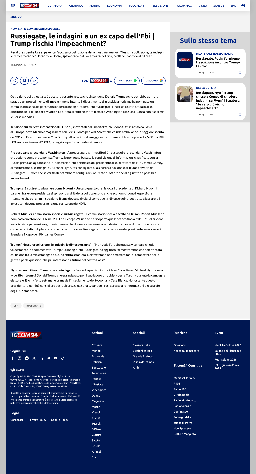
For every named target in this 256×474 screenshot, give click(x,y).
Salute (96, 440)
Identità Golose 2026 (228, 345)
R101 (177, 383)
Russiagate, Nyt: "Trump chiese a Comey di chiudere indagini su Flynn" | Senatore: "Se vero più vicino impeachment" (218, 100)
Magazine (98, 401)
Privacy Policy (37, 419)
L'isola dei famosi (143, 362)
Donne (96, 395)
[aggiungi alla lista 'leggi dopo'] (24, 81)
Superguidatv (182, 417)
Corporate (17, 419)
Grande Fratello (143, 356)
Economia (98, 356)
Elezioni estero (142, 350)
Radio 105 (180, 389)
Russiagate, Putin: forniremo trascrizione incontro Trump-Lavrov (218, 62)
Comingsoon (181, 411)
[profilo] (243, 5)
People (96, 378)
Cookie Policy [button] (59, 419)
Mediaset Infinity (184, 378)
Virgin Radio (181, 394)
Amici (136, 367)
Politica (97, 362)
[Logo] (29, 5)
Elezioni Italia (141, 345)
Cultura (96, 434)
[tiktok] (63, 358)
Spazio (96, 457)
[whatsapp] (27, 358)
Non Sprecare (182, 428)
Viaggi (96, 412)
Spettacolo (99, 367)
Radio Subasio (182, 406)
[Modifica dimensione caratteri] (34, 81)
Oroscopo (180, 345)
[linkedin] (41, 358)
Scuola (96, 446)
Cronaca (97, 345)
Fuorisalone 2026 (226, 359)
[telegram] (48, 358)
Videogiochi (99, 390)
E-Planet (97, 429)
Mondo (96, 350)
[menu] (13, 5)
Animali (97, 451)
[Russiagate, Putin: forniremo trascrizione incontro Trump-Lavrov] (185, 60)
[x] (34, 358)
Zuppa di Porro (183, 422)
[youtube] (56, 358)
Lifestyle (97, 384)
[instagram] (20, 358)
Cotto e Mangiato (185, 434)
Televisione (99, 373)
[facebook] (12, 358)
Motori (96, 406)
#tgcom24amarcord (186, 350)
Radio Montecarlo (185, 400)
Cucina (96, 418)
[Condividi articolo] (14, 81)
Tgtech (96, 423)
